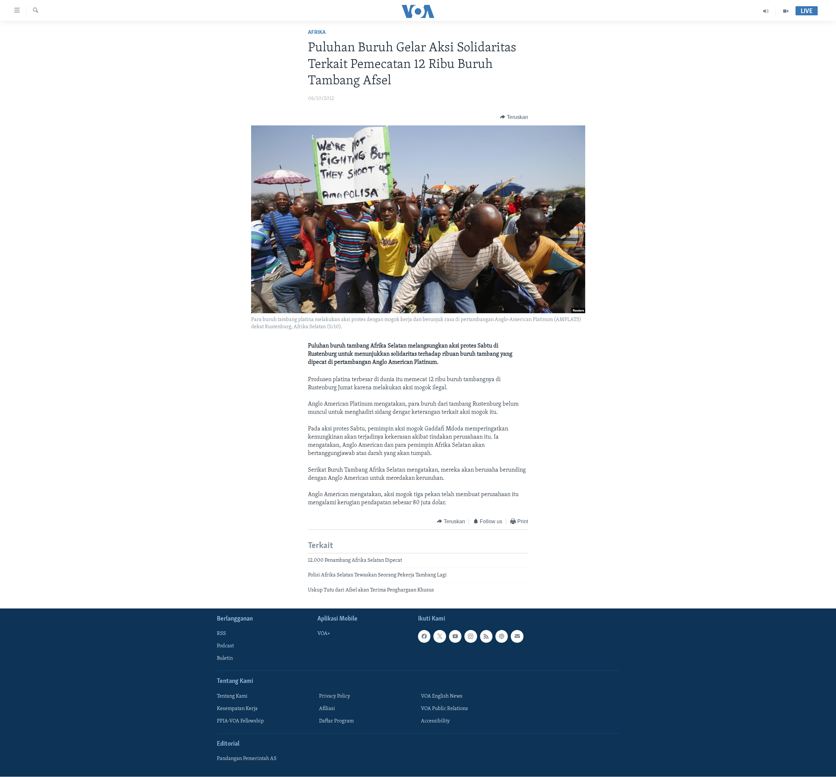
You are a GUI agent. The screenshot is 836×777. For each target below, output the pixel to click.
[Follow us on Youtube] (455, 636)
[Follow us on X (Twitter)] (439, 636)
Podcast (225, 646)
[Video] (786, 11)
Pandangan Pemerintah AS (247, 758)
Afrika (317, 33)
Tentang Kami (232, 696)
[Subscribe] (517, 636)
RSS (221, 633)
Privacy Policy (334, 696)
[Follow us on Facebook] (424, 636)
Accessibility (435, 721)
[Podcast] (501, 636)
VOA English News (441, 696)
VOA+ (323, 633)
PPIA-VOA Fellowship (240, 721)
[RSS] (486, 636)
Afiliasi (327, 708)
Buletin (225, 658)
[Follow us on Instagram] (470, 636)
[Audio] (766, 11)
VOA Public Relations (444, 708)
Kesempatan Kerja (237, 708)
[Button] (514, 117)
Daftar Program (336, 721)
